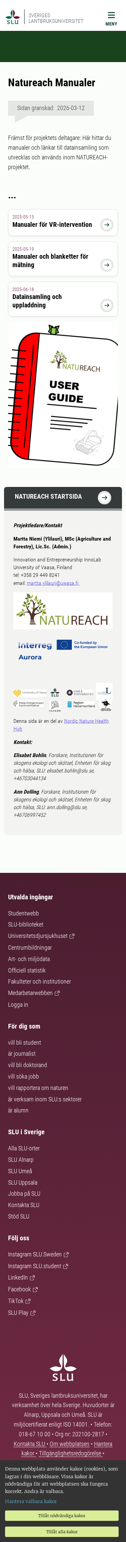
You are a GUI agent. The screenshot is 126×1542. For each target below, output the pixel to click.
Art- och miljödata (29, 958)
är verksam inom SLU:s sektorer (45, 1099)
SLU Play (18, 1312)
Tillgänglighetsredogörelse (70, 1453)
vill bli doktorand (27, 1064)
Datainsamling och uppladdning (37, 301)
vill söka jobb (23, 1076)
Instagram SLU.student (34, 1266)
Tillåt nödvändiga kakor (61, 1515)
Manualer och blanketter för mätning (50, 260)
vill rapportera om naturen (38, 1087)
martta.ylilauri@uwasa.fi (53, 583)
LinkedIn (18, 1277)
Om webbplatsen (69, 1443)
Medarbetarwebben (30, 992)
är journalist (22, 1053)
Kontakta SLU (23, 1204)
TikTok (16, 1300)
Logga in (18, 1004)
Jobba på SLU (24, 1193)
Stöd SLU (18, 1216)
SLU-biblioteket (25, 924)
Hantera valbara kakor (31, 1501)
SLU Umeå (20, 1171)
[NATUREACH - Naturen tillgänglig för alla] (104, 497)
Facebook (19, 1289)
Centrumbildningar (30, 947)
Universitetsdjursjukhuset (38, 935)
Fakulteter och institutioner (39, 981)
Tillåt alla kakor (62, 1531)
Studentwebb (23, 913)
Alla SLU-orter (24, 1148)
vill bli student (24, 1042)
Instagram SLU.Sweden (35, 1254)
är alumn (18, 1110)
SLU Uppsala (22, 1182)
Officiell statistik (27, 970)
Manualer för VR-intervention (52, 224)
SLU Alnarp (21, 1159)
